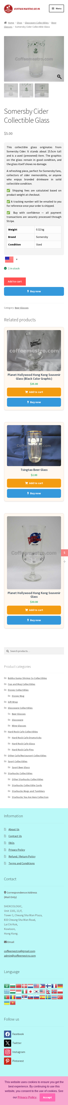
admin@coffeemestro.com (20, 955)
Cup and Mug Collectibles (21, 684)
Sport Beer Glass (21, 767)
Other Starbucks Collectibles (27, 779)
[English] (37, 985)
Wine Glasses (19, 725)
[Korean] (37, 991)
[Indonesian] (19, 991)
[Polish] (60, 991)
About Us (14, 829)
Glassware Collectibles (37, 22)
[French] (54, 985)
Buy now (35, 291)
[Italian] (25, 991)
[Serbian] (25, 997)
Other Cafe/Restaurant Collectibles (27, 755)
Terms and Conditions (22, 863)
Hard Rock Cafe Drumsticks (26, 737)
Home (11, 22)
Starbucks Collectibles (20, 773)
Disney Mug (18, 695)
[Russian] (19, 997)
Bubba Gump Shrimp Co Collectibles (27, 678)
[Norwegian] (54, 991)
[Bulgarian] (13, 985)
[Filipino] (43, 985)
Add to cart (15, 281)
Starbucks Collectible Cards (27, 785)
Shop (19, 22)
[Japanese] (31, 991)
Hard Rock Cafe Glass (23, 743)
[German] (60, 985)
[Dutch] (31, 985)
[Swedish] (48, 997)
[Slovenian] (37, 997)
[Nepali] (48, 991)
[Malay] (43, 991)
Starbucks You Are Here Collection (30, 797)
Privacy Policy (17, 849)
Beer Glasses (22, 307)
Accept (47, 1097)
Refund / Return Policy (22, 856)
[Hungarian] (13, 991)
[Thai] (54, 997)
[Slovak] (31, 997)
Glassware (17, 719)
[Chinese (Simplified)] (19, 985)
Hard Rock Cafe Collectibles (23, 731)
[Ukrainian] (7, 1002)
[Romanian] (13, 997)
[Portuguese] (7, 997)
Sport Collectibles (17, 761)
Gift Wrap (13, 701)
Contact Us (15, 836)
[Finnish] (48, 985)
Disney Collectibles (18, 690)
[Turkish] (60, 997)
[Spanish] (43, 997)
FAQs (11, 843)
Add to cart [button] (36, 392)
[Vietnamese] (13, 1002)
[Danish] (25, 985)
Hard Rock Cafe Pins (23, 749)
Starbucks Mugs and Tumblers (28, 791)
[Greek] (7, 991)
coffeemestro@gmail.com (19, 951)
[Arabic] (7, 985)
